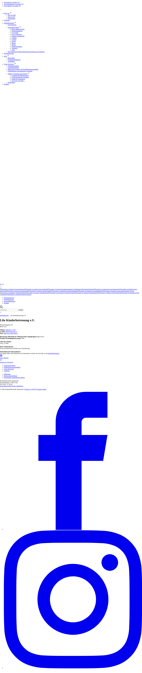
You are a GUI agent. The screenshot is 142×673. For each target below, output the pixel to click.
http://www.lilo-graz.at (11, 333)
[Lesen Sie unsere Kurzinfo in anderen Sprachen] (1, 286)
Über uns (6, 13)
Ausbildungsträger (13, 67)
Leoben (14, 39)
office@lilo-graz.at (11, 331)
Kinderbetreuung (9, 23)
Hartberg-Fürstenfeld (18, 36)
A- (3, 284)
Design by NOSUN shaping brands (35, 389)
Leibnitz (14, 38)
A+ (1, 284)
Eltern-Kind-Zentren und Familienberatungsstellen (23, 69)
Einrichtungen (12, 25)
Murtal (14, 45)
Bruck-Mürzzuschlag (18, 29)
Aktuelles (7, 20)
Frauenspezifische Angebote (20, 77)
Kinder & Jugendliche (18, 79)
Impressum (7, 374)
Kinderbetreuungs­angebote (12, 367)
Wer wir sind (12, 15)
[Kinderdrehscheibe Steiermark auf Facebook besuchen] (73, 529)
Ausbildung (11, 61)
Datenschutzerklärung (10, 376)
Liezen (14, 41)
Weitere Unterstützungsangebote (17, 74)
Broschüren (11, 58)
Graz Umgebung (17, 34)
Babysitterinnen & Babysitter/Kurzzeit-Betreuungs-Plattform (26, 52)
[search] (1, 308)
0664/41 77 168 (10, 330)
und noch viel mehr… (18, 81)
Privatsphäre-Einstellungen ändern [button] (14, 377)
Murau (14, 43)
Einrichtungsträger (13, 66)
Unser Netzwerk (9, 64)
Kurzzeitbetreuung (9, 301)
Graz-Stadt (15, 33)
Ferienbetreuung (9, 53)
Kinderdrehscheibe (53, 353)
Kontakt (6, 84)
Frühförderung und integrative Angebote (20, 71)
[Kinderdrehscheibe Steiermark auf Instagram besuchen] (73, 668)
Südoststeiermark (17, 46)
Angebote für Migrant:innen (20, 75)
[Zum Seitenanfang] (1, 672)
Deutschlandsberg (17, 31)
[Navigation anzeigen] (1, 9)
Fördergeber (11, 18)
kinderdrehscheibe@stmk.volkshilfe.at (11, 386)
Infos (5, 56)
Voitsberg (14, 48)
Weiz (13, 50)
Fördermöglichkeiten (14, 60)
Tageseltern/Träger (13, 27)
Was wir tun (11, 17)
